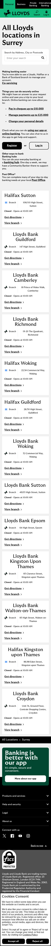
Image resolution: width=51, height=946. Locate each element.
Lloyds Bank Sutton (25, 485)
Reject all (37, 941)
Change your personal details (26, 121)
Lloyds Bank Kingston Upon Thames (25, 561)
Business (21, 4)
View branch (11, 223)
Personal (9, 4)
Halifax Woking (20, 363)
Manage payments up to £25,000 (28, 115)
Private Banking (33, 4)
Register (12, 145)
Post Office (38, 180)
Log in (38, 145)
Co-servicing (9, 83)
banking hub (11, 162)
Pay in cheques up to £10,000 (26, 109)
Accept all (13, 941)
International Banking (45, 4)
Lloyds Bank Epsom (24, 520)
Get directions (14, 217)
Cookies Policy (30, 935)
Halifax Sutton (20, 195)
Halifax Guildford (22, 402)
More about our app (25, 779)
